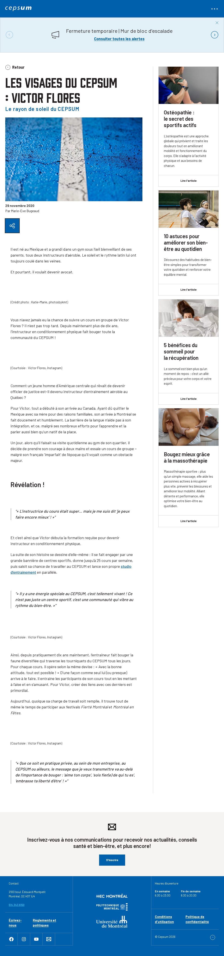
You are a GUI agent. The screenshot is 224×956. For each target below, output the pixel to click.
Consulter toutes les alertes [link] (119, 38)
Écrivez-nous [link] (15, 922)
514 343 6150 (16, 905)
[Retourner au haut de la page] (212, 937)
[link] (18, 8)
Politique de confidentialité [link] (197, 919)
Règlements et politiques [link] (44, 922)
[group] (112, 35)
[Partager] (12, 226)
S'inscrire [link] (112, 860)
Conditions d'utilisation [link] (164, 919)
